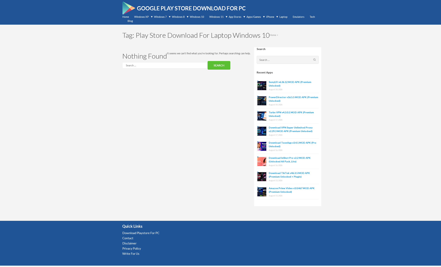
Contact (127, 238)
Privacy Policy (131, 248)
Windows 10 (197, 16)
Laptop (283, 16)
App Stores (235, 16)
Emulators (298, 16)
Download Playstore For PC (140, 233)
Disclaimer (129, 243)
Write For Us (130, 253)
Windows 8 (178, 16)
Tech (312, 16)
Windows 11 (216, 16)
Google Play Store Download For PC (191, 8)
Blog (130, 20)
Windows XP (141, 16)
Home (125, 16)
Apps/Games (254, 16)
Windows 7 (160, 16)
